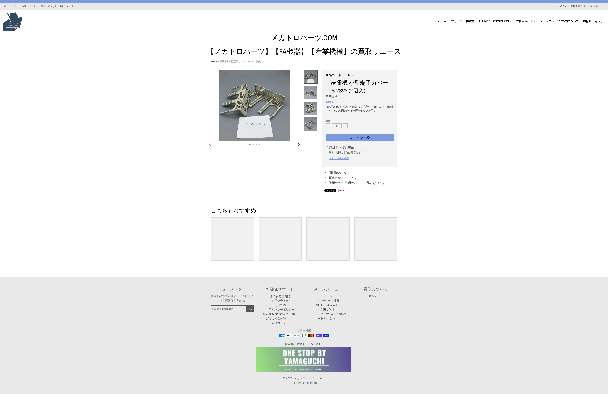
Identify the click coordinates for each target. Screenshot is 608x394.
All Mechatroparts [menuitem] (494, 21)
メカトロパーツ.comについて (328, 314)
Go (250, 308)
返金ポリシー (280, 323)
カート (598, 6)
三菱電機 (332, 96)
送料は (347, 107)
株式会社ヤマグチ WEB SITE (304, 344)
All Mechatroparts (326, 305)
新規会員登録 (578, 6)
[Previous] (210, 144)
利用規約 (280, 305)
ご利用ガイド (326, 309)
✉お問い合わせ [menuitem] (593, 21)
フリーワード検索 (328, 300)
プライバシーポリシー (280, 309)
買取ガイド (376, 296)
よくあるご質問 (280, 296)
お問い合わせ (280, 300)
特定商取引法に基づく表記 (280, 314)
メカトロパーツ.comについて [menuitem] (559, 21)
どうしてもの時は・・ (280, 318)
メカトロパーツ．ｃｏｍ (309, 378)
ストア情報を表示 (339, 158)
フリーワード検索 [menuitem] (462, 21)
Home (214, 61)
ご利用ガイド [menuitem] (524, 21)
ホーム (328, 296)
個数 (328, 120)
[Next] (298, 144)
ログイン (561, 6)
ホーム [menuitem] (442, 21)
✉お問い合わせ (328, 318)
